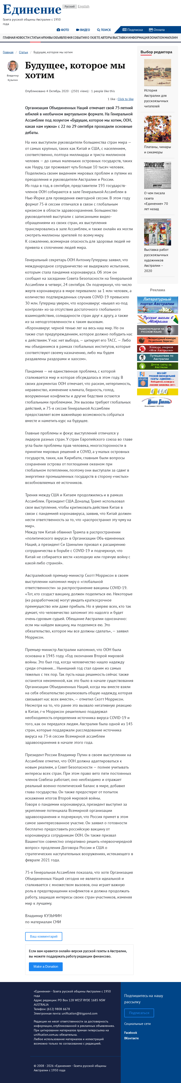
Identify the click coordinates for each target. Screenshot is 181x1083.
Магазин (171, 38)
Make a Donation (46, 966)
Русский (70, 6)
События (80, 38)
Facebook (130, 1033)
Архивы (47, 38)
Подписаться (139, 1013)
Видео (84, 30)
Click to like (126, 99)
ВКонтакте (131, 1038)
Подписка (134, 29)
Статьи (35, 38)
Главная (9, 38)
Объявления (62, 38)
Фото (64, 30)
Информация (138, 38)
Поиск (105, 30)
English (83, 6)
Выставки (120, 38)
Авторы (106, 38)
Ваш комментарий (43, 936)
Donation (157, 38)
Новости (23, 38)
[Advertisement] (159, 475)
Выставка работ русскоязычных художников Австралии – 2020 (156, 260)
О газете (93, 38)
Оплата (159, 29)
